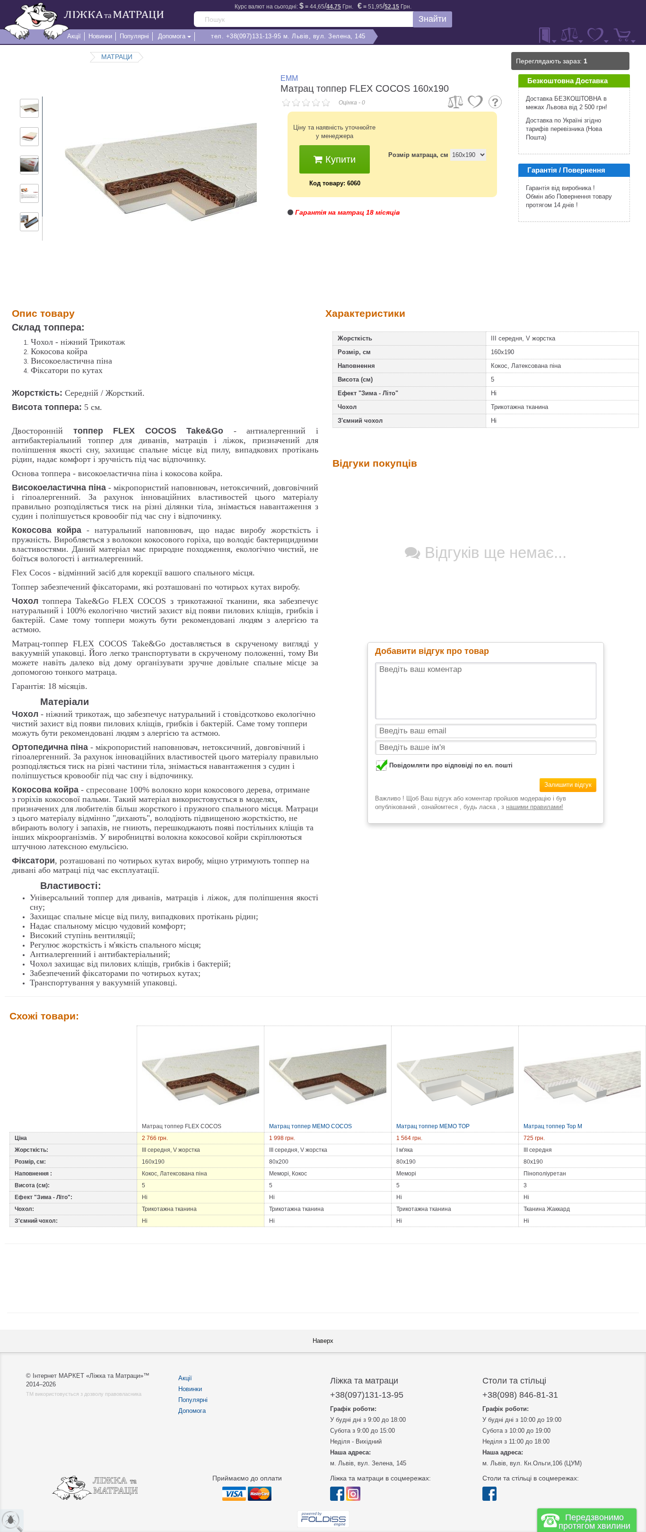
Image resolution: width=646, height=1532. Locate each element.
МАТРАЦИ (116, 57)
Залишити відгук (568, 784)
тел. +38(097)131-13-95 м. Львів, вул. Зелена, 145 (288, 36)
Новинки (190, 1389)
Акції (185, 1378)
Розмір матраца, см (418, 154)
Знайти (432, 19)
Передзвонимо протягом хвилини (594, 1522)
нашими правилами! (534, 806)
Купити (339, 159)
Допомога (192, 1410)
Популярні (193, 1399)
